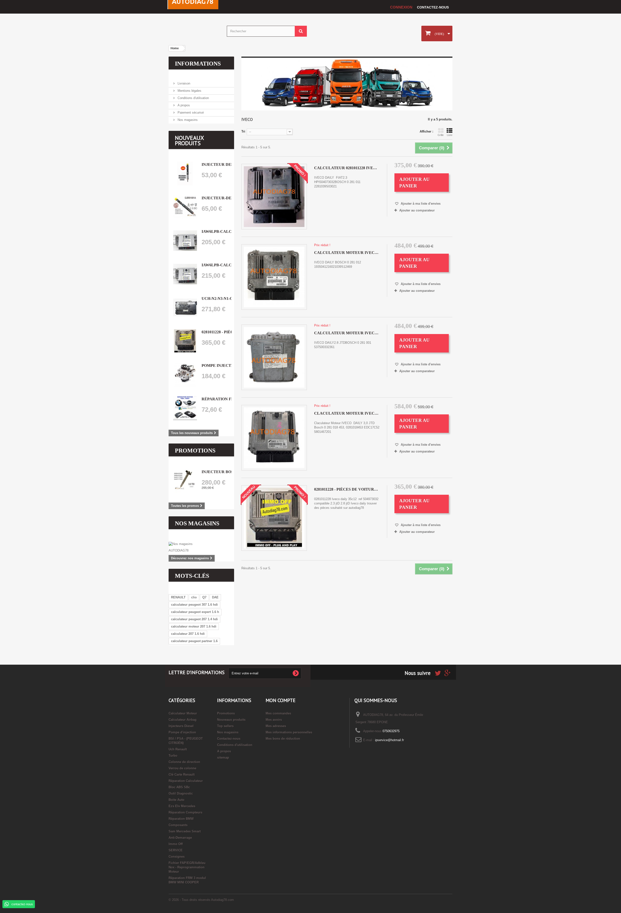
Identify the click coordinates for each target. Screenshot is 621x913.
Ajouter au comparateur (417, 210)
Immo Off (176, 844)
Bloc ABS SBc (179, 787)
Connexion (401, 7)
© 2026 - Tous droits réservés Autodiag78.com (201, 900)
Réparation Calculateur (186, 781)
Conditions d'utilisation (193, 98)
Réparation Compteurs (185, 812)
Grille (441, 135)
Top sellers (225, 726)
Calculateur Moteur (183, 713)
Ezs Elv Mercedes (182, 806)
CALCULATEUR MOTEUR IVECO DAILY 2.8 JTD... (347, 333)
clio (194, 597)
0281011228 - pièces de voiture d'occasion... (347, 489)
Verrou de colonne (182, 768)
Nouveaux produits (189, 140)
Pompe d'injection (182, 732)
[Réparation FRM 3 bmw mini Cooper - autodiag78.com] (185, 408)
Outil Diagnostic (181, 793)
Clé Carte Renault (182, 774)
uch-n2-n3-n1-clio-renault (231, 298)
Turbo (173, 755)
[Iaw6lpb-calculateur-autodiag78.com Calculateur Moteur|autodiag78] (185, 240)
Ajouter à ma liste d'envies (420, 203)
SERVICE (176, 850)
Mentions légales (189, 90)
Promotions (195, 450)
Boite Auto (176, 800)
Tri (243, 131)
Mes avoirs (274, 719)
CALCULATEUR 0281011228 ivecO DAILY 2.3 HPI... (347, 168)
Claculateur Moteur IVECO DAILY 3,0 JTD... (347, 413)
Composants (178, 825)
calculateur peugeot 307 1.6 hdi (194, 604)
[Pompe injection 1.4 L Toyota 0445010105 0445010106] (185, 374)
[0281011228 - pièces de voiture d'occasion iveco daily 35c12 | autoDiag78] (185, 341)
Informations (198, 63)
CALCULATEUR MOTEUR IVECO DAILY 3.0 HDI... (347, 253)
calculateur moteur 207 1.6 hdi (193, 626)
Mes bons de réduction (283, 738)
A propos (183, 105)
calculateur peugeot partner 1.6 (194, 641)
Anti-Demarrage (180, 837)
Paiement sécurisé (190, 112)
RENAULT (178, 597)
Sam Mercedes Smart (185, 831)
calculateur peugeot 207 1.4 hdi (194, 619)
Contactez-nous (433, 7)
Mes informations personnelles (289, 732)
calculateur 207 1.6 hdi (188, 634)
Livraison (183, 83)
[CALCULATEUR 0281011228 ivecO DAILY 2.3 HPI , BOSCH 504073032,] (274, 196)
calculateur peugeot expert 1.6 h (195, 612)
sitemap (223, 757)
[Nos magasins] (201, 544)
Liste (449, 135)
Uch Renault (178, 749)
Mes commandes (278, 713)
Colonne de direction (184, 762)
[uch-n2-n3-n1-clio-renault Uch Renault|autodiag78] (185, 307)
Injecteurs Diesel (181, 726)
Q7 (204, 597)
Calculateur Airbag (182, 719)
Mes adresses (276, 726)
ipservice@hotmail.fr (389, 740)
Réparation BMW (181, 819)
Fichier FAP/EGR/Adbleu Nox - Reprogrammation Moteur (187, 867)
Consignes (177, 856)
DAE (215, 597)
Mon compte (280, 700)
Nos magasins (187, 120)
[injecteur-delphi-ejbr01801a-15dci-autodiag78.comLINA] (185, 207)
